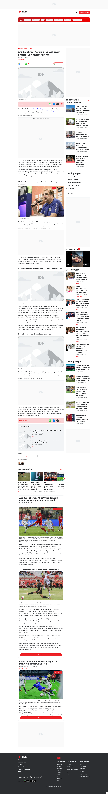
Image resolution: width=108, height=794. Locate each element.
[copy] (61, 104)
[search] (77, 12)
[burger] (89, 15)
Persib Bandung (38, 109)
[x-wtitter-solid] (57, 104)
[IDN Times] (22, 12)
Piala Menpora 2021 (53, 111)
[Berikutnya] (64, 553)
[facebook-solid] (54, 104)
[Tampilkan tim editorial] (63, 463)
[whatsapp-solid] (50, 104)
